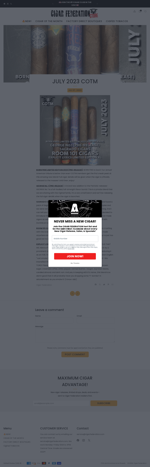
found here (71, 249)
